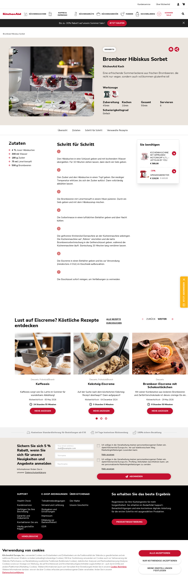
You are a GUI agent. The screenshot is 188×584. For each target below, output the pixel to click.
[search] (183, 14)
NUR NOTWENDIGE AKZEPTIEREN (160, 561)
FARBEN (129, 14)
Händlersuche (30, 536)
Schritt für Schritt (93, 130)
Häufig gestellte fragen (25, 527)
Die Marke (75, 500)
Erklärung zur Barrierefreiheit (49, 521)
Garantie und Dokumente (23, 516)
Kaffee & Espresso (62, 14)
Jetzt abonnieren (184, 292)
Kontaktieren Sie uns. (27, 522)
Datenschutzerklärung (35, 472)
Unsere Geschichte (79, 505)
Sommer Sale (169, 14)
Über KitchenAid (163, 4)
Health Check (24, 500)
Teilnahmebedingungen (53, 500)
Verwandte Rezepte (117, 130)
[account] (178, 4)
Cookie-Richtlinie (119, 567)
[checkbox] (98, 445)
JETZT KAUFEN (117, 23)
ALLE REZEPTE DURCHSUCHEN (114, 321)
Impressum (46, 515)
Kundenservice (144, 4)
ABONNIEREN (136, 476)
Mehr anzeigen (108, 455)
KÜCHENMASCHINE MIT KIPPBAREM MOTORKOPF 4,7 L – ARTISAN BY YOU (159, 156)
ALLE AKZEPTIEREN (160, 553)
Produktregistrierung (129, 522)
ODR (43, 526)
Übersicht (62, 130)
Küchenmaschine (37, 14)
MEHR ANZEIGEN (43, 411)
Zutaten (76, 130)
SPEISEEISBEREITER (159, 175)
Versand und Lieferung (52, 505)
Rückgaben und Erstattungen (49, 510)
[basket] (183, 4)
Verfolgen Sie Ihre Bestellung (26, 510)
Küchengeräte (86, 14)
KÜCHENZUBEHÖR (110, 14)
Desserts (109, 49)
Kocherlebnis (148, 14)
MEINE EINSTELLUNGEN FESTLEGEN (159, 569)
